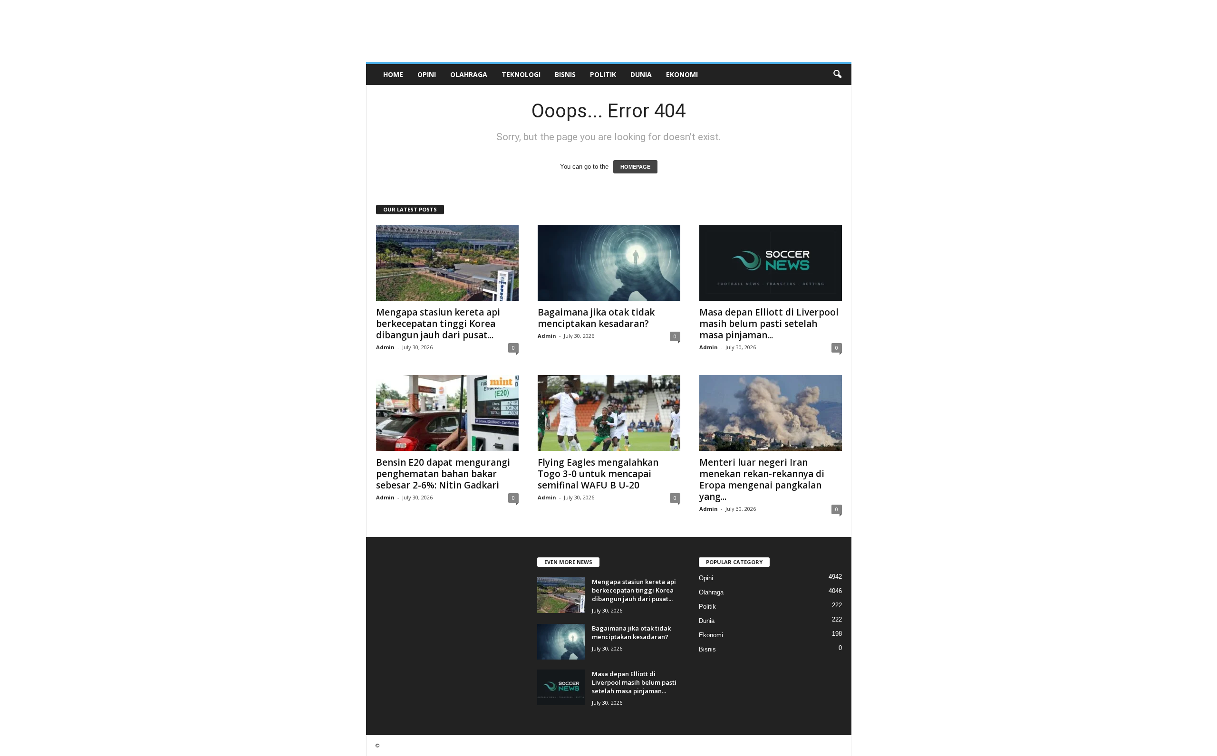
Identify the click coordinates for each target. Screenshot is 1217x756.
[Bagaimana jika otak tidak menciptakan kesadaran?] (609, 263)
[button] (837, 74)
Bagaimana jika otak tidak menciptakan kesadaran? (596, 318)
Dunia (641, 74)
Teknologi (521, 74)
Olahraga (468, 74)
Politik (603, 74)
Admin (385, 347)
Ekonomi (682, 74)
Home (393, 74)
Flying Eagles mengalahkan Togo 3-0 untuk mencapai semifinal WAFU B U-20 (598, 473)
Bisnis (565, 74)
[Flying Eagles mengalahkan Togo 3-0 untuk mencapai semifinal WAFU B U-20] (609, 413)
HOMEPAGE (635, 167)
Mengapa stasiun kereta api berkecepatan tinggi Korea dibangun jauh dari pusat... (438, 323)
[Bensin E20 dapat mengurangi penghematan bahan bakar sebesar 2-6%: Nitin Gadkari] (447, 413)
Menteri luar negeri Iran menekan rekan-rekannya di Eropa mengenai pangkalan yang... (761, 479)
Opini (426, 74)
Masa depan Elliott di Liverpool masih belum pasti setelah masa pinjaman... (769, 323)
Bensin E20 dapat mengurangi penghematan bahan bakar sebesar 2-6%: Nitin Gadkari (443, 473)
